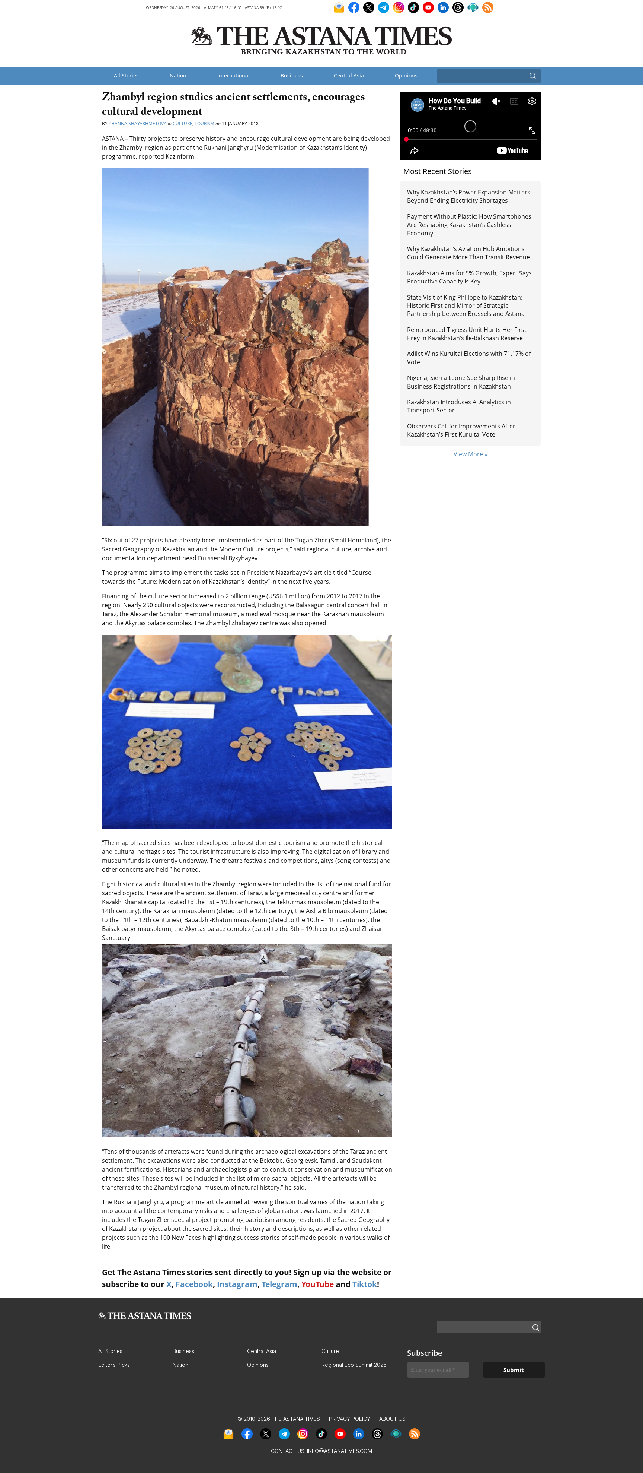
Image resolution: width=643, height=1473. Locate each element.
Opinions (406, 75)
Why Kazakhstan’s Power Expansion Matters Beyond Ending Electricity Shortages (468, 196)
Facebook (194, 1284)
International (233, 75)
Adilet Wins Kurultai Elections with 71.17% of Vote (469, 357)
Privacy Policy (349, 1419)
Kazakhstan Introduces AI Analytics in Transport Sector (459, 406)
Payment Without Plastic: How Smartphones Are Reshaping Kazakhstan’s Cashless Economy (469, 224)
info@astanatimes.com (339, 1451)
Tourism (204, 123)
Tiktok (364, 1284)
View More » (470, 454)
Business (292, 75)
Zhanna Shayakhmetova (138, 123)
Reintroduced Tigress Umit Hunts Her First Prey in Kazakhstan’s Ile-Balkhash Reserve (467, 334)
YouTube (317, 1284)
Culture (182, 123)
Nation (178, 75)
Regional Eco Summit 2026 (354, 1365)
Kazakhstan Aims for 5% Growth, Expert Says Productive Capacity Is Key (469, 277)
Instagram (237, 1284)
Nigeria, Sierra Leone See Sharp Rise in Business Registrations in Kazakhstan (461, 382)
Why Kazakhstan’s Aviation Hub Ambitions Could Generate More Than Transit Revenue (468, 253)
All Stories (126, 75)
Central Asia (349, 75)
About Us (392, 1419)
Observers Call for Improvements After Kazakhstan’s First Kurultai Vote (461, 430)
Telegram (279, 1284)
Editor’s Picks (114, 1365)
